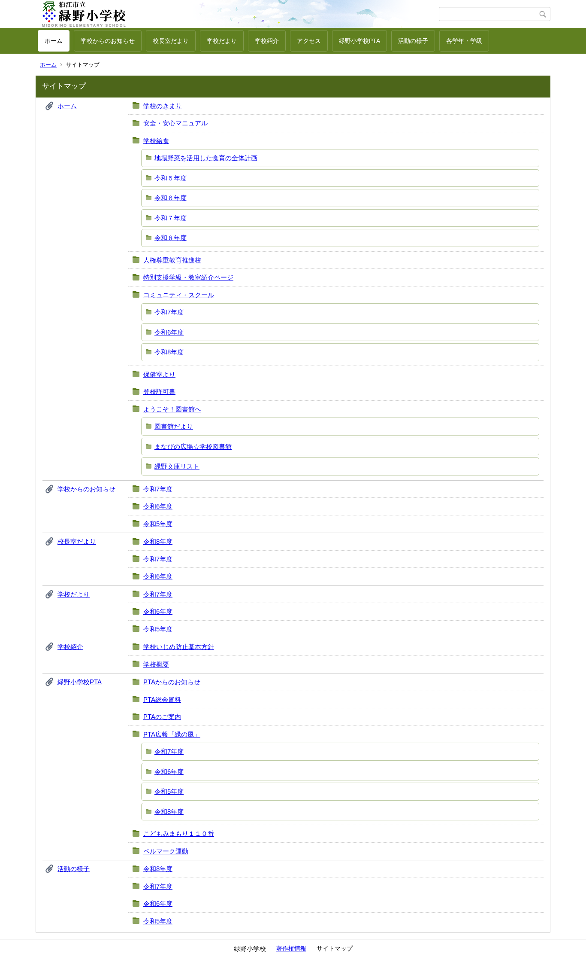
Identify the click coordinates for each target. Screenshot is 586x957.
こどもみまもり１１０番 (178, 833)
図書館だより (173, 426)
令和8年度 (169, 352)
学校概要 (156, 664)
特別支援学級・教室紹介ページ (188, 277)
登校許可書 (159, 391)
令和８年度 (170, 237)
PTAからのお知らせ (171, 682)
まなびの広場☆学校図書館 (193, 446)
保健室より (159, 374)
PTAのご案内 (162, 716)
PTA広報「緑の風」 (171, 734)
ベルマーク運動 (165, 851)
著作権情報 (291, 948)
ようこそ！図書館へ (172, 409)
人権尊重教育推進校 (172, 260)
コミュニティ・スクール (178, 295)
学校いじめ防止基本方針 (178, 646)
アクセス (309, 40)
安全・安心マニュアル (175, 123)
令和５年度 (170, 178)
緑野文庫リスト (176, 466)
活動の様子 (413, 40)
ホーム (54, 40)
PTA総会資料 (162, 699)
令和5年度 (157, 523)
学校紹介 (267, 40)
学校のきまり (162, 106)
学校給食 (156, 140)
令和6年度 (169, 332)
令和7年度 (169, 312)
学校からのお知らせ (108, 40)
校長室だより (171, 40)
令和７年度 (170, 218)
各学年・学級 (464, 40)
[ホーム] (238, 14)
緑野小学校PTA (359, 40)
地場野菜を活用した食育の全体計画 (205, 158)
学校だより (222, 40)
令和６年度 (170, 197)
